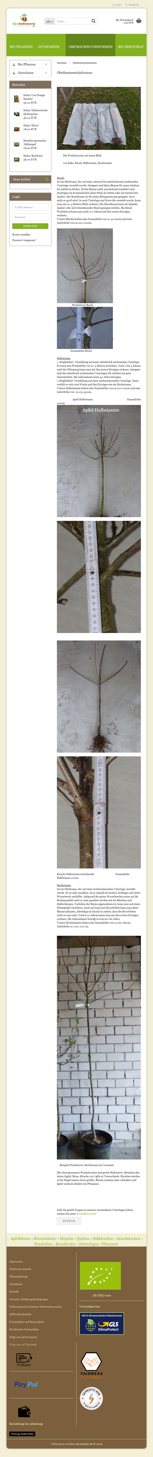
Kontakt (14, 1291)
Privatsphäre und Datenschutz (26, 1321)
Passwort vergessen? (24, 240)
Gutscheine (48, 47)
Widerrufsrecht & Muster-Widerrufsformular (35, 1306)
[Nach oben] (142, 1451)
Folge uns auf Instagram (23, 1337)
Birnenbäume (45, 1238)
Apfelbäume (21, 1238)
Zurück (69, 1220)
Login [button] (118, 4)
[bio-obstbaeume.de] (24, 19)
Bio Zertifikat (131, 47)
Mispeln (66, 1238)
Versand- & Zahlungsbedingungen (28, 1299)
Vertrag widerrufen (22, 1434)
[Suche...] (93, 21)
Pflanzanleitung (18, 1276)
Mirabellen (43, 1244)
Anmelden (30, 226)
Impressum (15, 1261)
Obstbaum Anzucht (20, 1268)
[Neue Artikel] (46, 179)
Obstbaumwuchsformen (90, 47)
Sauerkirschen (128, 1238)
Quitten (82, 1238)
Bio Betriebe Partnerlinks (24, 1329)
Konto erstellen (21, 234)
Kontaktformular (86, 1213)
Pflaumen (110, 1244)
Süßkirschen (103, 1238)
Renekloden (66, 1244)
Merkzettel (133, 4)
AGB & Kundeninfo (20, 1314)
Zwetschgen (89, 1244)
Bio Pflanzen (21, 47)
